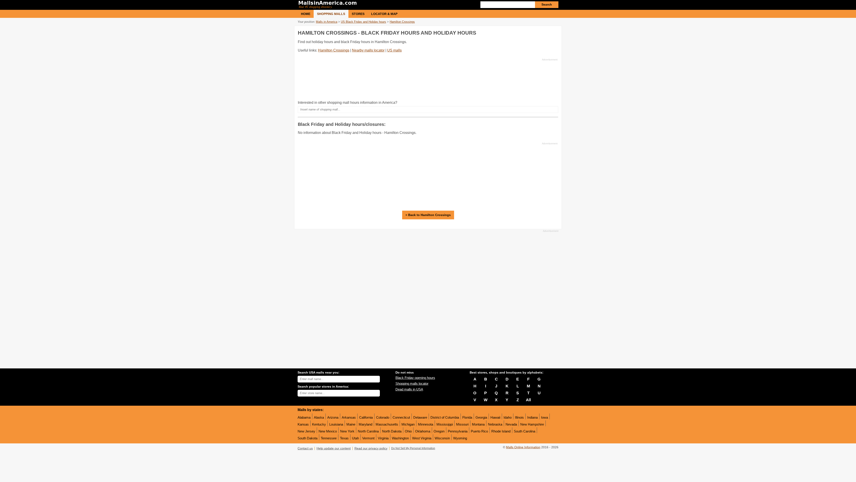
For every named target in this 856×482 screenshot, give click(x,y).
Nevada (511, 424)
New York (347, 431)
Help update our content (334, 448)
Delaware (420, 417)
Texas (344, 438)
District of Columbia (444, 417)
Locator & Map (384, 14)
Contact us (305, 448)
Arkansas (349, 417)
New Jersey (306, 431)
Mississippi (444, 424)
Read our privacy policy (370, 448)
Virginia (383, 438)
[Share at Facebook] (536, 32)
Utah (355, 438)
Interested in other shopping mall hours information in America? (347, 102)
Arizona (332, 417)
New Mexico (328, 431)
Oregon (439, 431)
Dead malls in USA (409, 389)
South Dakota (307, 438)
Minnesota (425, 424)
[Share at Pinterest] (554, 32)
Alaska (319, 417)
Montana (478, 424)
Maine (350, 424)
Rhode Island (500, 431)
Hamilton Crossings (333, 50)
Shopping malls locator (411, 383)
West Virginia (421, 438)
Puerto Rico (479, 431)
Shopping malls (331, 14)
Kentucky (319, 424)
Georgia (481, 417)
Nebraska (495, 424)
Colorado (382, 417)
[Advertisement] (428, 79)
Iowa (544, 417)
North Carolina (368, 431)
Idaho (508, 417)
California (366, 417)
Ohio (408, 431)
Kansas (303, 424)
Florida (467, 417)
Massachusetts (387, 424)
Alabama (304, 417)
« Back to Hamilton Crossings (428, 215)
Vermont (368, 438)
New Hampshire (532, 424)
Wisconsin (442, 438)
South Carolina (524, 431)
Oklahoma (422, 431)
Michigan (408, 424)
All (528, 400)
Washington (400, 438)
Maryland (365, 424)
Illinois (519, 417)
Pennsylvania (457, 431)
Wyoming (460, 438)
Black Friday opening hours (415, 378)
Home (305, 14)
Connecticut (401, 417)
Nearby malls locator (368, 50)
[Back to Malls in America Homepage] (363, 5)
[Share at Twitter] (545, 32)
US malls (394, 50)
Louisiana (336, 424)
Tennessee (329, 438)
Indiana (532, 417)
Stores (358, 14)
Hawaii (495, 417)
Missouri (462, 424)
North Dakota (391, 431)
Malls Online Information (523, 447)
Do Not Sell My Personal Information (413, 448)
